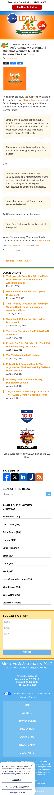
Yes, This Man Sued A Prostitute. (23, 355)
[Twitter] (15, 477)
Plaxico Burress (31, 100)
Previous (8, 261)
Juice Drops (26, 246)
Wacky (9, 571)
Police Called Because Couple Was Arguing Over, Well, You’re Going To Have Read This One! (28, 367)
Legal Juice (27, 24)
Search (48, 494)
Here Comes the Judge (17, 579)
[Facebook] (7, 477)
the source (44, 240)
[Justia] (31, 477)
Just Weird (11, 595)
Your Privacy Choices (22, 694)
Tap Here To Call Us (27, 7)
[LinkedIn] (23, 477)
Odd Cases (11, 524)
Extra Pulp (15, 246)
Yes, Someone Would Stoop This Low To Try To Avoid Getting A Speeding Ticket (27, 393)
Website (27, 713)
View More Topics (12, 603)
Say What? (11, 517)
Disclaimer (27, 729)
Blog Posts (27, 753)
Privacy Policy (27, 721)
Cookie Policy (43, 694)
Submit (27, 652)
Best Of (9, 509)
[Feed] (39, 477)
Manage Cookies (28, 697)
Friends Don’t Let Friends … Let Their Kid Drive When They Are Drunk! (28, 345)
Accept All (17, 780)
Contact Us (27, 737)
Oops (37, 246)
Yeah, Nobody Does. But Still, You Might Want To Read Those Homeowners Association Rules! (27, 279)
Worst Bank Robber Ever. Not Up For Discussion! (25, 293)
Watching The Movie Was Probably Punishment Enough (24, 381)
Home (19, 261)
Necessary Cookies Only (17, 787)
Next (27, 261)
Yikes (8, 556)
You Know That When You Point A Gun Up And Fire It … (28, 333)
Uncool (9, 540)
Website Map (27, 745)
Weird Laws (11, 587)
